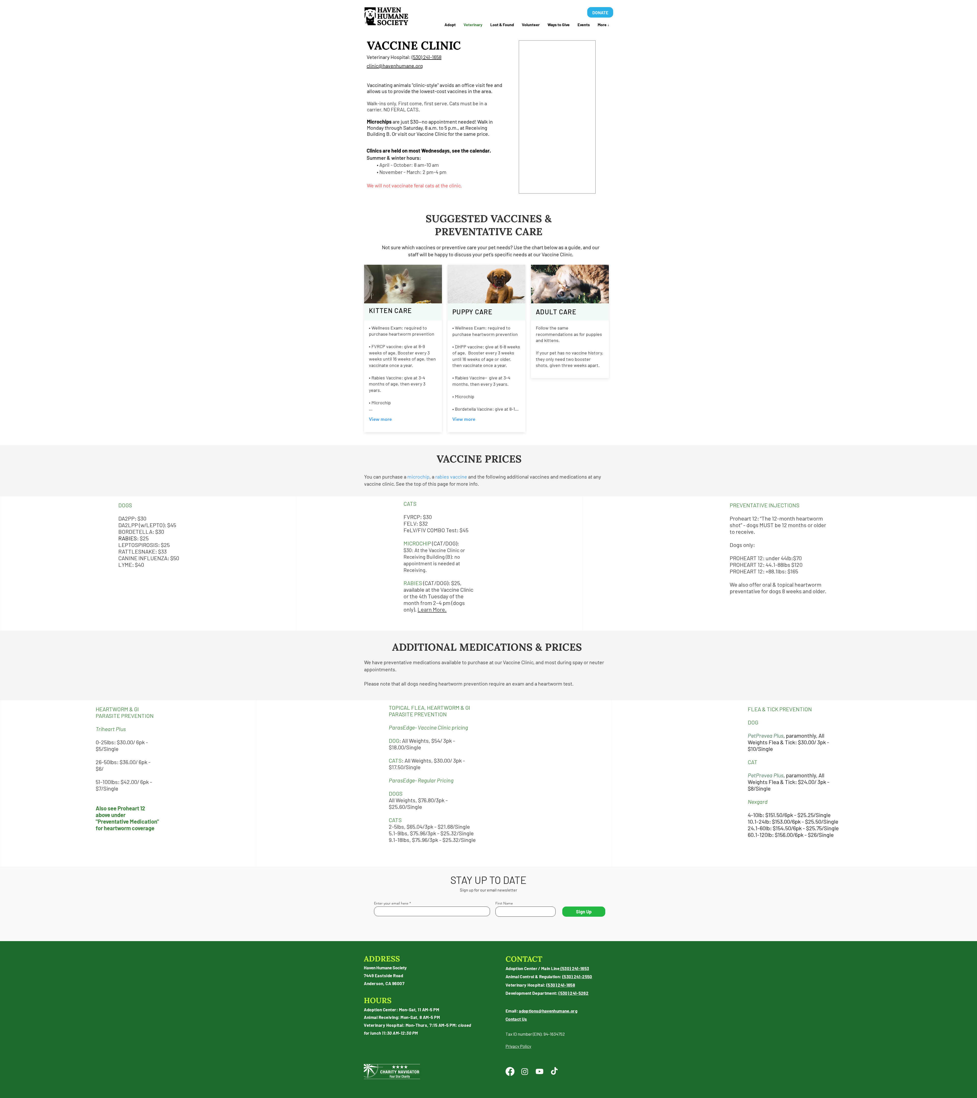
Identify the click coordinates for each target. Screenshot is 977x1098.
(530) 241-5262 (573, 993)
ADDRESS (382, 958)
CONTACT (524, 959)
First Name (504, 903)
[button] (502, 24)
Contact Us (516, 1018)
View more (380, 419)
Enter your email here (391, 903)
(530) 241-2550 (577, 976)
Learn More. (432, 609)
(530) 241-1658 (426, 57)
